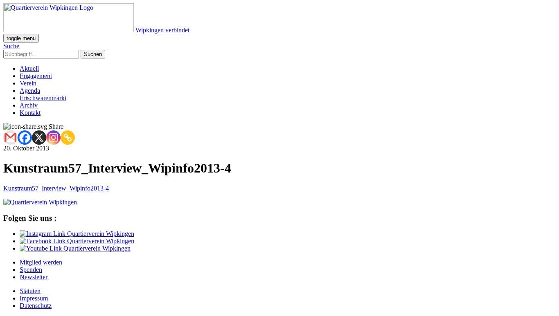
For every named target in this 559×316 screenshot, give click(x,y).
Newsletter (33, 276)
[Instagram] (53, 137)
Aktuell (29, 68)
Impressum (34, 298)
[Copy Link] (68, 137)
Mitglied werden (41, 262)
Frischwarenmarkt (43, 97)
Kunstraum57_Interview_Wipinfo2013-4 (56, 188)
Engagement (36, 75)
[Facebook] (25, 137)
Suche (11, 46)
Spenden (31, 269)
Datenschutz (36, 305)
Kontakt (30, 112)
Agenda (30, 90)
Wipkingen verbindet (162, 30)
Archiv (29, 105)
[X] (39, 137)
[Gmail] (10, 137)
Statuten (30, 290)
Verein (28, 83)
